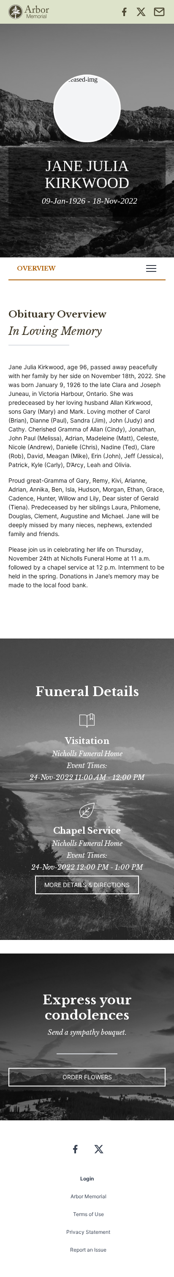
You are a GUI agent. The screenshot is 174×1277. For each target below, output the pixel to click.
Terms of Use (88, 1214)
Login (87, 1178)
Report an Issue (88, 1250)
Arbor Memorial (88, 1196)
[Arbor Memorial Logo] (28, 12)
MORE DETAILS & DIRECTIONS (87, 884)
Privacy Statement (88, 1232)
